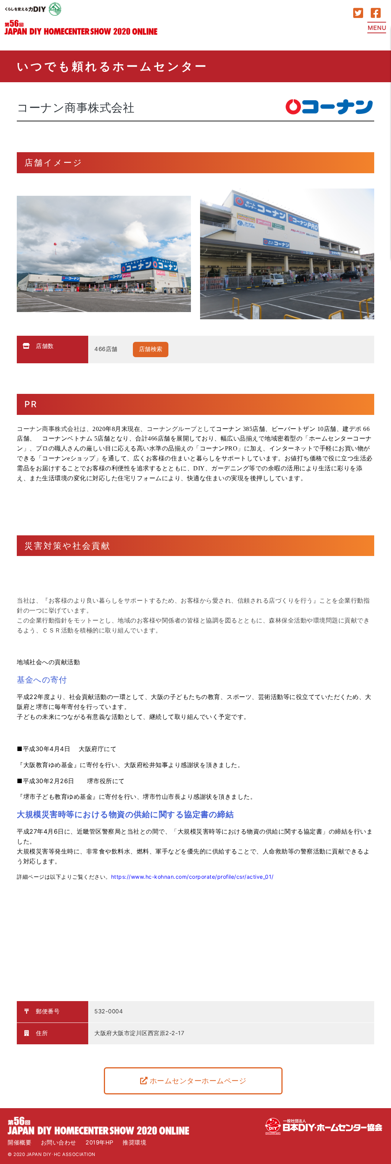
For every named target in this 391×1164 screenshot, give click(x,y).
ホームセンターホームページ (196, 1080)
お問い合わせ (58, 1142)
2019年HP (99, 1142)
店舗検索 (151, 349)
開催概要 (19, 1142)
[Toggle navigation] (376, 27)
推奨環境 (134, 1142)
